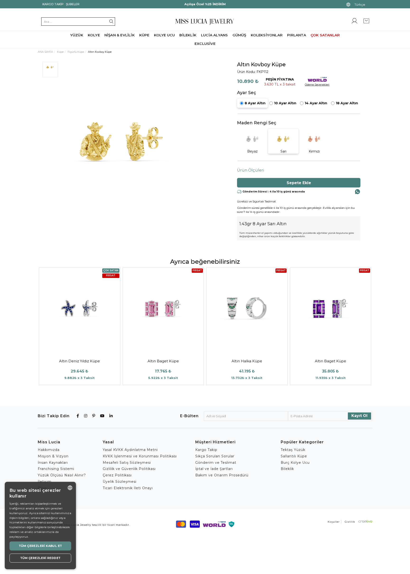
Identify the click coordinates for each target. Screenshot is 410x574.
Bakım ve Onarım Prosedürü (221, 475)
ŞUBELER (72, 4)
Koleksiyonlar (267, 35)
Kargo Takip (53, 4)
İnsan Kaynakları (53, 462)
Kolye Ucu (164, 35)
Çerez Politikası (117, 475)
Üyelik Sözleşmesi (119, 481)
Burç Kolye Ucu (295, 462)
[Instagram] (86, 416)
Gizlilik (350, 521)
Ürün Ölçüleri (250, 170)
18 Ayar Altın (347, 103)
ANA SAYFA (45, 51)
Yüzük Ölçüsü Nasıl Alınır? (62, 475)
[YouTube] (102, 416)
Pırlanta (296, 35)
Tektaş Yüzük (293, 450)
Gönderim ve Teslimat (215, 462)
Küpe (144, 35)
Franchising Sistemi (56, 469)
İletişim (44, 481)
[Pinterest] (94, 416)
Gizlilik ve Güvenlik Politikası (129, 469)
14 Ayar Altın (316, 103)
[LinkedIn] (111, 416)
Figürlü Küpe (76, 51)
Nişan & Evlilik (119, 35)
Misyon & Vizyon (53, 456)
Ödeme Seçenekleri (317, 84)
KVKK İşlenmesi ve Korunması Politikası (140, 456)
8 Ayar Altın (255, 103)
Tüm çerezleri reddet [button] (40, 558)
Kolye (94, 35)
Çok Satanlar (325, 35)
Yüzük (76, 35)
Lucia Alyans (214, 35)
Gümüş (239, 35)
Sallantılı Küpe (294, 456)
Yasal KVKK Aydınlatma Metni (130, 450)
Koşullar (334, 521)
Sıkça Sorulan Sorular (214, 456)
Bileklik (187, 35)
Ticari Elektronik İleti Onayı (128, 488)
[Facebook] (78, 416)
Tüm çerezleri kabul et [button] (40, 546)
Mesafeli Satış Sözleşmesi (127, 462)
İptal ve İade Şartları (214, 469)
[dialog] (40, 525)
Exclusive (205, 43)
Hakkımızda (49, 450)
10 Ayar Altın (285, 103)
